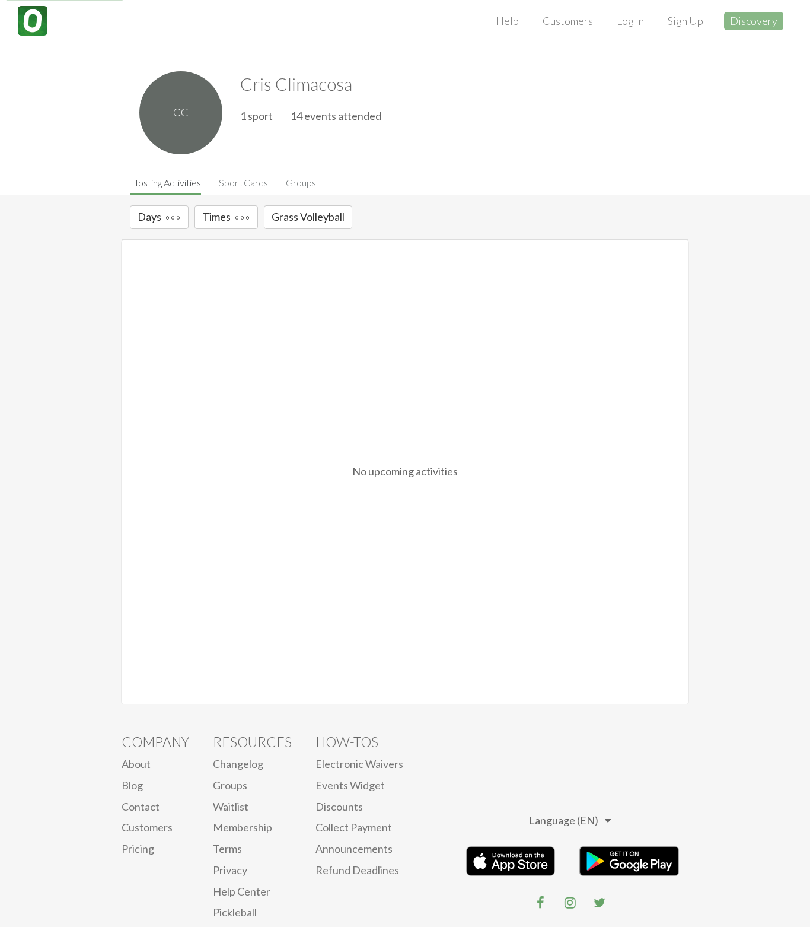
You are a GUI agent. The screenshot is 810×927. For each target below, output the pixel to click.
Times (216, 216)
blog (132, 785)
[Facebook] (540, 903)
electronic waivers (359, 763)
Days (149, 216)
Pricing (138, 848)
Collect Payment (353, 827)
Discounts (339, 806)
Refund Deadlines (357, 870)
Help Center (241, 891)
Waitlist (230, 806)
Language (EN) (563, 820)
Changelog (238, 763)
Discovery (753, 20)
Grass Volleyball (308, 216)
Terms (227, 848)
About (136, 763)
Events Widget (350, 785)
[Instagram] (570, 903)
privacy (230, 870)
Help (507, 20)
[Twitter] (599, 903)
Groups (301, 182)
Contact (141, 806)
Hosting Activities (165, 182)
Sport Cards (243, 182)
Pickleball (235, 912)
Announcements (354, 848)
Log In (630, 20)
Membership (242, 827)
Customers (568, 20)
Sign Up (685, 20)
